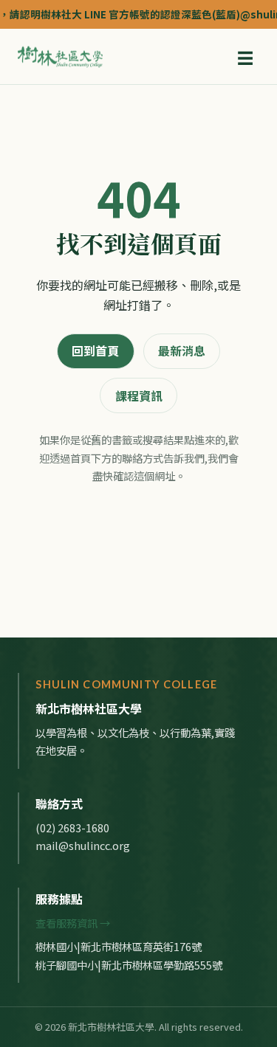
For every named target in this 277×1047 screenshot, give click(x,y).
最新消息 (181, 350)
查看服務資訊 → (72, 922)
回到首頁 (95, 350)
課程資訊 (139, 395)
